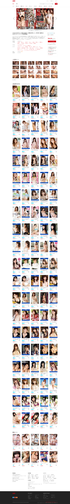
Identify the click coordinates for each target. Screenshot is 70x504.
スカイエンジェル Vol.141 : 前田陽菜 (16, 425)
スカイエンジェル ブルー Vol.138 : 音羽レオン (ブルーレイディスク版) (25, 115)
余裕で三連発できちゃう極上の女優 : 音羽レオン (16, 115)
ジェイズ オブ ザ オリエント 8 (25, 463)
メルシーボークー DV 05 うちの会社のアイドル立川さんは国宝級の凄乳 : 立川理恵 (34, 184)
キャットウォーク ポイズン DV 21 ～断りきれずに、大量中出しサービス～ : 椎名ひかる (44, 339)
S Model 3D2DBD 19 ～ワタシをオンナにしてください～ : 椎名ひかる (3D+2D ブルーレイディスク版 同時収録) (53, 304)
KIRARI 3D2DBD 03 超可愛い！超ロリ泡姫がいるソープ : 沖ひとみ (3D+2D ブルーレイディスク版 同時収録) (44, 270)
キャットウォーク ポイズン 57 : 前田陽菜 (53, 425)
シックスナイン (50, 478)
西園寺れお (41, 42)
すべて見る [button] (14, 79)
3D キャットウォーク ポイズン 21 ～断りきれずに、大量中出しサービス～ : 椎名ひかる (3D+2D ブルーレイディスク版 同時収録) (34, 339)
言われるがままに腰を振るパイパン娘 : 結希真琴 (16, 98)
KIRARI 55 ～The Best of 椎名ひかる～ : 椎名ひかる (44, 287)
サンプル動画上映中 (37, 49)
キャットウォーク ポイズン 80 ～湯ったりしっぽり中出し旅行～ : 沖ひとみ (35, 322)
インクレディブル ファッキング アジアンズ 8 (16, 446)
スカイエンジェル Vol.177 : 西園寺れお (16, 132)
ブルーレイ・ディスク (20, 50)
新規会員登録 (36, 497)
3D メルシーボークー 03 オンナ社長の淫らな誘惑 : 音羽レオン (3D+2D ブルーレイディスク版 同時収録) (53, 201)
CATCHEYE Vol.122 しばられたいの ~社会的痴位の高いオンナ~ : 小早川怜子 (25, 98)
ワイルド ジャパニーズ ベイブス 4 (25, 446)
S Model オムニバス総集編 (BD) (27, 45)
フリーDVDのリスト (50, 54)
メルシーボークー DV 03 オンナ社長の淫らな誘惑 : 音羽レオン (16, 219)
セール (26, 6)
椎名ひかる (26, 43)
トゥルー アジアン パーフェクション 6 (16, 463)
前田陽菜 (34, 43)
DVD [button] (48, 33)
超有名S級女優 (49, 477)
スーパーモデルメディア (21, 44)
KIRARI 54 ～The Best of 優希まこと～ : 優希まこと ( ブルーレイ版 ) (53, 287)
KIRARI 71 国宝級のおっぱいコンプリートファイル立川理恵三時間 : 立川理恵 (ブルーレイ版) (25, 150)
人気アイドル (40, 6)
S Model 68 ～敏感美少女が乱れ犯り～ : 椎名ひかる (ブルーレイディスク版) (25, 390)
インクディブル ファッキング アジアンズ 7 (44, 446)
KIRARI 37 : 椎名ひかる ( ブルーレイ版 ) (44, 356)
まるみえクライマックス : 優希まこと (44, 115)
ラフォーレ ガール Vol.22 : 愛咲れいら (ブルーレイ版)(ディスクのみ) (44, 150)
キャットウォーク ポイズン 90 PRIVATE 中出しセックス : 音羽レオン (25, 253)
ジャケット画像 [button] (34, 30)
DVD (13, 3)
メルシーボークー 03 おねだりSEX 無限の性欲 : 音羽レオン (53, 167)
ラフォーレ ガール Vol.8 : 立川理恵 (16, 270)
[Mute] (51, 28)
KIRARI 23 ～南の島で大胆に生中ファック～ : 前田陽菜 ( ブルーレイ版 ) (44, 407)
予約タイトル (17, 6)
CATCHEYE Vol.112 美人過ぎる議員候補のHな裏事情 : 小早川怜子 (53, 98)
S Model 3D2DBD (20, 45)
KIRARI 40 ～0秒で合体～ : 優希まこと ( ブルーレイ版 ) (25, 356)
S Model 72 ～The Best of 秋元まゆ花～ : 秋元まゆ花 (16, 356)
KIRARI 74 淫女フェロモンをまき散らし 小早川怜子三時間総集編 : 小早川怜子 (44, 133)
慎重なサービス (53, 497)
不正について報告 (45, 496)
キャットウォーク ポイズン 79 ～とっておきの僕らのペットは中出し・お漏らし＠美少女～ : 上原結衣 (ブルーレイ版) (44, 322)
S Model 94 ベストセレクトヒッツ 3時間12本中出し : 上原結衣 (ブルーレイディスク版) (44, 167)
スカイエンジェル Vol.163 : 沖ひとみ (44, 253)
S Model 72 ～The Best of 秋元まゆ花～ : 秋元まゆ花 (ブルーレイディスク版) (53, 339)
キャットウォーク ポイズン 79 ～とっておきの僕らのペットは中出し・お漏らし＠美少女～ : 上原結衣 (53, 322)
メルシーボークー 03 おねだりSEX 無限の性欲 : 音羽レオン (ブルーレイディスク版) (16, 184)
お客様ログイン (30, 497)
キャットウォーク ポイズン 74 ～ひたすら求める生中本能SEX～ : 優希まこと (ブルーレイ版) (16, 373)
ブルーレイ (30, 6)
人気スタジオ (45, 6)
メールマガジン (37, 498)
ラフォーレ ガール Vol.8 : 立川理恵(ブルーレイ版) (53, 253)
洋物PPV (36, 496)
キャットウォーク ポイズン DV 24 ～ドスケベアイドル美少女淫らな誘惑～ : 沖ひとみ (34, 305)
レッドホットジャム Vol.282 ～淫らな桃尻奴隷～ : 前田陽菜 (44, 305)
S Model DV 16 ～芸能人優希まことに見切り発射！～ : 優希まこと (25, 339)
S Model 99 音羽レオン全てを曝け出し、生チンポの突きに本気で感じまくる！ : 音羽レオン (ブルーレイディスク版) (53, 132)
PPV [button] (54, 33)
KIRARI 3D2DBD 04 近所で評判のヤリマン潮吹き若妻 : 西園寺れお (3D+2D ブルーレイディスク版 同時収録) (44, 236)
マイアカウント (53, 496)
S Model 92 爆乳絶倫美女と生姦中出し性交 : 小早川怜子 (53, 184)
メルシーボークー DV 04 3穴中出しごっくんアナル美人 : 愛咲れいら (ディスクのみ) (25, 201)
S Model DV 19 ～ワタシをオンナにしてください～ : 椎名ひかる (16, 322)
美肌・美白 (44, 477)
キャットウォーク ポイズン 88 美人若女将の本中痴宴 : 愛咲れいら (34, 270)
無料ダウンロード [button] (39, 30)
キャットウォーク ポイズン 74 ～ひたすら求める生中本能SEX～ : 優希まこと (25, 373)
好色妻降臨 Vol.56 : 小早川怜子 (44, 98)
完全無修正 (26, 46)
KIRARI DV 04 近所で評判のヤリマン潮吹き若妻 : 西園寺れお (53, 236)
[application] (35, 18)
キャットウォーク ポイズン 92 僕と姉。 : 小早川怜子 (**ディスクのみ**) (53, 219)
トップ (13, 6)
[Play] (35, 18)
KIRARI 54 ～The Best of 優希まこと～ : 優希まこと (16, 305)
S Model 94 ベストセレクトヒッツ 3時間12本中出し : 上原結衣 (34, 167)
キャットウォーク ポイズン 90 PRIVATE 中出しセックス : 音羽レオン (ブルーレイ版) (16, 253)
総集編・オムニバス (35, 46)
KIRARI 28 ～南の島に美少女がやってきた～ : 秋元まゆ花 (53, 390)
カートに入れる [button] (52, 41)
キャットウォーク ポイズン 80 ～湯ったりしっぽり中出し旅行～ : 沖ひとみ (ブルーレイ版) (25, 322)
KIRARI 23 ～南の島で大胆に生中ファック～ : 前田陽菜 (53, 408)
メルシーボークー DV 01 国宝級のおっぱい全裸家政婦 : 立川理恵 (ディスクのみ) (34, 219)
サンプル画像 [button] (30, 30)
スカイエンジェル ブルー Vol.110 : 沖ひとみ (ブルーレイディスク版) (34, 253)
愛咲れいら (37, 42)
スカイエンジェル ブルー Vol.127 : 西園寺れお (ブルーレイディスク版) (53, 115)
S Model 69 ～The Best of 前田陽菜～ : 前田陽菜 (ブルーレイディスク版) (34, 373)
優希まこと (19, 43)
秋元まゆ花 (30, 43)
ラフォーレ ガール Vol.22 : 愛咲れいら (53, 150)
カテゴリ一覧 (50, 6)
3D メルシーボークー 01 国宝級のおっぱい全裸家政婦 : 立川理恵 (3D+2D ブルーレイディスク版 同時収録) (25, 218)
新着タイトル (22, 6)
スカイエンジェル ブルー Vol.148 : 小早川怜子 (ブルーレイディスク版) (34, 98)
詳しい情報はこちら (51, 49)
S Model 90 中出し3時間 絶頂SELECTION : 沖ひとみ (44, 201)
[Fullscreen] (52, 28)
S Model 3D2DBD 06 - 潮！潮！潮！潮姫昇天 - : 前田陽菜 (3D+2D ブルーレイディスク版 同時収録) (25, 425)
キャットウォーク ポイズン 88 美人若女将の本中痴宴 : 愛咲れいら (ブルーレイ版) (25, 270)
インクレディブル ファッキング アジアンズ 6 (34, 463)
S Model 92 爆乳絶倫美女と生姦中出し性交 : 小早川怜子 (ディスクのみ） (44, 184)
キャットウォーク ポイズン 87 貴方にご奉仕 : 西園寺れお (25, 287)
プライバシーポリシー (46, 498)
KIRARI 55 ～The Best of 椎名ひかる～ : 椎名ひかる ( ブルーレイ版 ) (35, 287)
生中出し (53, 477)
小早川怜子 (26, 42)
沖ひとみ (30, 42)
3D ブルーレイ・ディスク (21, 46)
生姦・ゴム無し (45, 478)
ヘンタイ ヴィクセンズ (43, 463)
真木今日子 (23, 43)
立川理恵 (19, 42)
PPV (17, 3)
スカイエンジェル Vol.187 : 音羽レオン (35, 115)
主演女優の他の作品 (16, 83)
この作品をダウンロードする (52, 44)
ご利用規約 (29, 498)
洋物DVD (29, 496)
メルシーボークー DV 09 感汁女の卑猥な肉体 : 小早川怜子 (25, 167)
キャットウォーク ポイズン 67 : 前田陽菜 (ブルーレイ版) (25, 407)
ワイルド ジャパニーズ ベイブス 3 (53, 446)
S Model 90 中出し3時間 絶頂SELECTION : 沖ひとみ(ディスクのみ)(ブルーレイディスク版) (34, 201)
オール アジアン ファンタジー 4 (35, 446)
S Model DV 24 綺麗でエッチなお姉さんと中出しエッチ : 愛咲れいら (25, 236)
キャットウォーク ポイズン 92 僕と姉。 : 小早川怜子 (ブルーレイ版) (44, 218)
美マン (40, 46)
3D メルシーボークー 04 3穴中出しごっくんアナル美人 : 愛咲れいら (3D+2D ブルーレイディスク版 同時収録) (16, 201)
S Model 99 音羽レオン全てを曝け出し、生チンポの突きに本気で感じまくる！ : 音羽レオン (16, 150)
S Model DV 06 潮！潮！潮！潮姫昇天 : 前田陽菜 (34, 425)
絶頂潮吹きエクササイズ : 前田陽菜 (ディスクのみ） (34, 236)
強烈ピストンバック (20, 49)
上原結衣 (33, 42)
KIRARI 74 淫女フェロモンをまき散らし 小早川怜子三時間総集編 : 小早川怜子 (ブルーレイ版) (34, 132)
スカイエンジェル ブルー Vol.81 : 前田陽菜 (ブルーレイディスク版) (16, 407)
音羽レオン (22, 42)
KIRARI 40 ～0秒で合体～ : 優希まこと (34, 356)
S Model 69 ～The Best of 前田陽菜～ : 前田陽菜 (44, 373)
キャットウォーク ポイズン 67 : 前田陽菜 (34, 408)
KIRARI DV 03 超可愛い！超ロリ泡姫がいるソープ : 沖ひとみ (53, 270)
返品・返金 (44, 497)
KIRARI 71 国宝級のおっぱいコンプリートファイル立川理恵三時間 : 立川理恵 (34, 150)
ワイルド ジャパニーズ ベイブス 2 (53, 463)
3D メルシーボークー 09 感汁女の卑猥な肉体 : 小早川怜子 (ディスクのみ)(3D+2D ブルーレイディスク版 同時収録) (16, 167)
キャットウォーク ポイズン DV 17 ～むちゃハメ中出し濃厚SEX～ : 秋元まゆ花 (16, 390)
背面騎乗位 (55, 478)
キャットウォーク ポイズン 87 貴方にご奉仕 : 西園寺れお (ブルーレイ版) (16, 287)
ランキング (35, 6)
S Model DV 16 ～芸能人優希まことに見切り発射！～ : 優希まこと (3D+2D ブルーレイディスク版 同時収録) (16, 339)
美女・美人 (30, 46)
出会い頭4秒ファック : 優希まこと (25, 133)
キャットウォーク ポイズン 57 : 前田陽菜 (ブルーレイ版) (44, 425)
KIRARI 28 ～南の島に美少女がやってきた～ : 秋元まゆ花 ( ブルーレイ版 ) (44, 390)
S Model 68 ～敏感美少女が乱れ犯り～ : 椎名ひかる (34, 390)
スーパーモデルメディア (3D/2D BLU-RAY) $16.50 (30, 50)
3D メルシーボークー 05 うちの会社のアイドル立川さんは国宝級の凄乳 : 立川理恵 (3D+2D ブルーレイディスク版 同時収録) (25, 184)
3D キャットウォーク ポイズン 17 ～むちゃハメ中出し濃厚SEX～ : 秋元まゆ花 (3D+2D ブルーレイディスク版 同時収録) (53, 373)
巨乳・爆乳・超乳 (31, 49)
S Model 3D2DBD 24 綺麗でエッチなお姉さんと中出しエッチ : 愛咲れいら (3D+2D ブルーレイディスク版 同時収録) (16, 236)
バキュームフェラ (26, 49)
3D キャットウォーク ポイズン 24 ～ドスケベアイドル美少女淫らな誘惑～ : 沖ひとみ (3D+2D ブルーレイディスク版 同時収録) (25, 304)
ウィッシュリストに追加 (51, 43)
